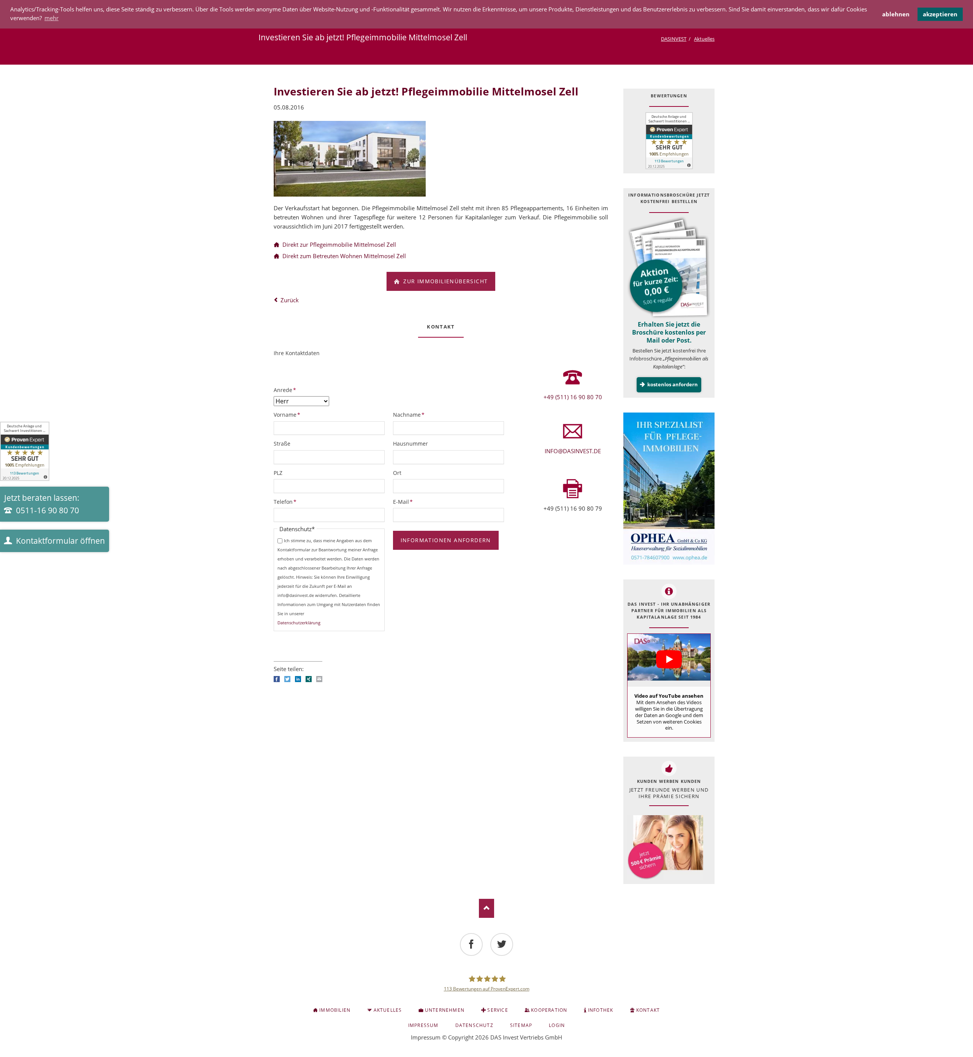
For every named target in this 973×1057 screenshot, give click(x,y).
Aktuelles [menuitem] (388, 1010)
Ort (397, 472)
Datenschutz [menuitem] (474, 1025)
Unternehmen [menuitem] (444, 1010)
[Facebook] (471, 944)
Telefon (286, 501)
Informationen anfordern (446, 540)
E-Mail (405, 501)
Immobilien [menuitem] (334, 1010)
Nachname (409, 414)
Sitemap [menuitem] (521, 1025)
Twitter (287, 679)
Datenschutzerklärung (298, 622)
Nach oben (486, 908)
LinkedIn (298, 679)
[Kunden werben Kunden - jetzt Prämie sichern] (665, 847)
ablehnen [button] (896, 14)
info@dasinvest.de (573, 451)
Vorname (287, 414)
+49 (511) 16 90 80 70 (573, 397)
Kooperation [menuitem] (549, 1010)
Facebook (277, 679)
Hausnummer (410, 443)
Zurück (289, 300)
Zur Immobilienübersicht (444, 281)
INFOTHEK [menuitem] (600, 1010)
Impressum (426, 1037)
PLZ (278, 472)
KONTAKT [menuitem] (648, 1010)
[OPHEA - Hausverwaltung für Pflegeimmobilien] (669, 489)
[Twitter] (501, 944)
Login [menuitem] (557, 1025)
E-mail (319, 679)
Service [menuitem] (497, 1010)
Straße (282, 443)
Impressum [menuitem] (423, 1025)
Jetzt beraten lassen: (41, 504)
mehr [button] (51, 18)
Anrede (286, 390)
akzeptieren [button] (940, 14)
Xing (309, 679)
